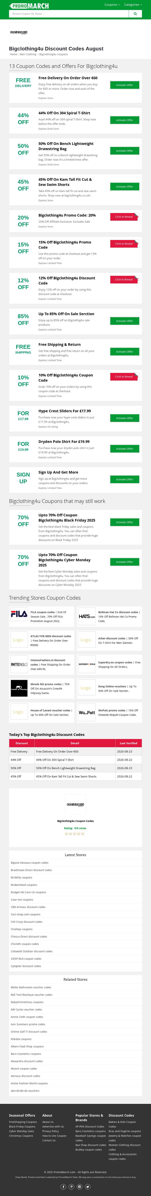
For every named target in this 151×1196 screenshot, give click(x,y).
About (47, 1115)
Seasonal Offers (22, 1115)
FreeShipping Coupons (23, 1122)
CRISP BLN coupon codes (26, 958)
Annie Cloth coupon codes (27, 1017)
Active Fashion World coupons (29, 1083)
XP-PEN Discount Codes (90, 1126)
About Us (48, 1122)
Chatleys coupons (22, 929)
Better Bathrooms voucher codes (31, 987)
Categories (131, 5)
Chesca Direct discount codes (29, 936)
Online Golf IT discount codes (29, 1031)
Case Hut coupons (22, 899)
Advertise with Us (53, 1126)
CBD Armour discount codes (28, 907)
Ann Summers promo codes (28, 1024)
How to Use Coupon (54, 1135)
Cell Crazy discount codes (26, 921)
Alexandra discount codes (27, 1061)
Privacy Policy (50, 1131)
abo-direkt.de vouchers (25, 1090)
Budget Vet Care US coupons (28, 892)
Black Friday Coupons (22, 1126)
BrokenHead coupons (24, 885)
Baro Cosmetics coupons (26, 1054)
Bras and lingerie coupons (125, 1131)
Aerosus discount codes (25, 1076)
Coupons (111, 5)
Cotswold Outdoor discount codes (31, 951)
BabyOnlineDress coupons (27, 1002)
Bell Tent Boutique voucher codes (31, 994)
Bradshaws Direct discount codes (31, 870)
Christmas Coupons (21, 1135)
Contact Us (49, 1140)
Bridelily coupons (21, 877)
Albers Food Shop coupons (27, 1046)
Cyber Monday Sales (21, 1131)
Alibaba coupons (21, 1039)
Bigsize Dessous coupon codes (29, 862)
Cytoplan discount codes (26, 966)
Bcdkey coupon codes (89, 1149)
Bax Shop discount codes (91, 1145)
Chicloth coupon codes (25, 944)
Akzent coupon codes (24, 1068)
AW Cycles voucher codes (26, 1009)
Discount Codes (121, 1115)
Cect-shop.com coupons (25, 914)
